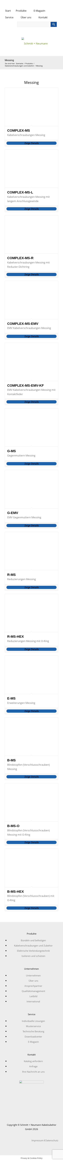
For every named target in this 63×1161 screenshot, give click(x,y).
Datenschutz (51, 1140)
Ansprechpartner (33, 985)
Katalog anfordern (33, 1061)
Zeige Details (31, 143)
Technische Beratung (33, 1031)
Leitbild (33, 996)
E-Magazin (39, 10)
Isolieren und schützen (33, 955)
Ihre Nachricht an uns (33, 1071)
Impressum (37, 1140)
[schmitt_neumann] (31, 44)
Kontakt (43, 17)
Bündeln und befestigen (33, 940)
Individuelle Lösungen (33, 1020)
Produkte (21, 10)
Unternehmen (33, 975)
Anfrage (33, 1066)
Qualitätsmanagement (33, 991)
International (33, 1001)
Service (9, 17)
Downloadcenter (33, 1036)
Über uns (26, 17)
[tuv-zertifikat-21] (31, 1092)
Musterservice (33, 1026)
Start (8, 10)
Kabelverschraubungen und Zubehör (33, 945)
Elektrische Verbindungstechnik (33, 950)
